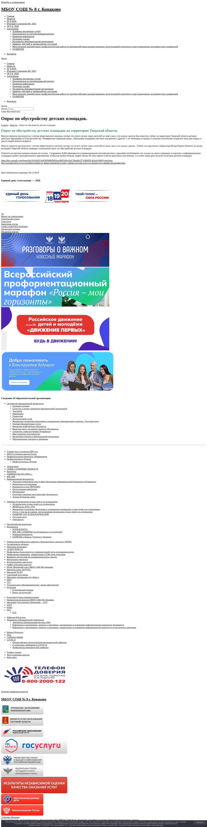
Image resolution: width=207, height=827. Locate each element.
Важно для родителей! (21, 593)
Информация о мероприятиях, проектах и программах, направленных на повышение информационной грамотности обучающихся (68, 625)
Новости (11, 18)
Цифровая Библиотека (16, 617)
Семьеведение (13, 466)
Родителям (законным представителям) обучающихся (35, 494)
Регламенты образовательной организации (33, 41)
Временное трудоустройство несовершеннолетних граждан (32, 557)
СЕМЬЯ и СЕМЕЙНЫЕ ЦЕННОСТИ (22, 469)
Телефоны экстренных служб (26, 31)
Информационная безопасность (20, 479)
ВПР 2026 (11, 477)
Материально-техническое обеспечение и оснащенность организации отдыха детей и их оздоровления (56, 509)
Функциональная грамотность (19, 562)
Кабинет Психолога (15, 632)
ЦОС (9, 610)
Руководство (17, 416)
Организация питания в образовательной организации (35, 437)
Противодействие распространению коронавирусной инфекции (39, 642)
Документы (17, 411)
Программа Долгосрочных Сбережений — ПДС (27, 602)
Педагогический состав (22, 419)
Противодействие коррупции (19, 524)
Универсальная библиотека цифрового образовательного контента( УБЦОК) (39, 542)
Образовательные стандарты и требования (30, 439)
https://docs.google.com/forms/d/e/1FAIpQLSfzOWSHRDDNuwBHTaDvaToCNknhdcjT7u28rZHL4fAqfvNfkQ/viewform (57, 160)
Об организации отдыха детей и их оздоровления (33, 504)
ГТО (9, 582)
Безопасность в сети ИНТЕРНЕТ (26, 487)
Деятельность (18, 519)
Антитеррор (12, 29)
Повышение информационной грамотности (25, 620)
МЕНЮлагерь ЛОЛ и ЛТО (23, 507)
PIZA (9, 635)
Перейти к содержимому (13, 2)
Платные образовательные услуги (26, 424)
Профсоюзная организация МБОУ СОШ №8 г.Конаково (30, 600)
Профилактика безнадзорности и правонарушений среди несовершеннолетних (40, 552)
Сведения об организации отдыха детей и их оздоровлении (32, 502)
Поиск (4, 109)
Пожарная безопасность (22, 534)
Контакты (11, 54)
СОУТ (9, 605)
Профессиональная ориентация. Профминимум (27, 457)
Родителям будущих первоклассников (23, 597)
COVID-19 (11, 640)
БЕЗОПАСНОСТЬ (20, 529)
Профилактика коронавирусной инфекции (30, 648)
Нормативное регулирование (24, 484)
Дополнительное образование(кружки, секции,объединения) (33, 585)
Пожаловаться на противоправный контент (33, 34)
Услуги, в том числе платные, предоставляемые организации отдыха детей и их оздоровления (52, 512)
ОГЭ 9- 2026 (13, 26)
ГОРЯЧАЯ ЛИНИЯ (15, 637)
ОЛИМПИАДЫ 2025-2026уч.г (19, 474)
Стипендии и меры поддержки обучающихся (31, 431)
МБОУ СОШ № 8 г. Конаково (31, 9)
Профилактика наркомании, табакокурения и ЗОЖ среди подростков (36, 554)
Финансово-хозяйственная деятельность (29, 426)
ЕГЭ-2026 (11, 21)
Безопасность (12, 527)
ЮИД (9, 580)
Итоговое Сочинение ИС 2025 (21, 24)
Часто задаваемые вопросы (18, 655)
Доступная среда (19, 517)
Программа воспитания (17, 547)
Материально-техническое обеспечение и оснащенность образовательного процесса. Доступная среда (55, 421)
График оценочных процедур (19, 565)
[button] (103, 59)
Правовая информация (23, 36)
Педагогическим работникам (24, 489)
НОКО (9, 607)
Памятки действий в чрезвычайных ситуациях (34, 44)
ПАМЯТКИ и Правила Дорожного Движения (31, 537)
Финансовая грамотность (17, 560)
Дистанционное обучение (18, 544)
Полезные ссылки (21, 39)
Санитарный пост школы (17, 575)
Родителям (11, 587)
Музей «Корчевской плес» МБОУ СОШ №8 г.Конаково (30, 567)
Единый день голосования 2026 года (22, 452)
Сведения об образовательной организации (25, 404)
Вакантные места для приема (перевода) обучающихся (35, 429)
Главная (10, 16)
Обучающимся (18, 492)
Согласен (199, 822)
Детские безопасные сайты (23, 497)
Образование (17, 414)
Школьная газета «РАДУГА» (19, 570)
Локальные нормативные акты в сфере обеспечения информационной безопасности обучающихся (54, 482)
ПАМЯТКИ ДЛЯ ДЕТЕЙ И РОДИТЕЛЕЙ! (30, 514)
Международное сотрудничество (26, 434)
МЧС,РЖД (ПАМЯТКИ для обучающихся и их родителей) (37, 532)
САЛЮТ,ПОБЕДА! (15, 549)
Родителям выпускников (22, 590)
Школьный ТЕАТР (15, 572)
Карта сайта (12, 657)
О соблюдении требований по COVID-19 (29, 645)
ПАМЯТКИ (18, 49)
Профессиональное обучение (19, 459)
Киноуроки (11, 472)
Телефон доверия (14, 652)
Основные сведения (20, 406)
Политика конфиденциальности (14, 692)
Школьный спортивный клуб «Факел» (23, 577)
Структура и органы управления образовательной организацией (39, 409)
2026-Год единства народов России (22, 454)
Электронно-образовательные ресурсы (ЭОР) (31, 622)
